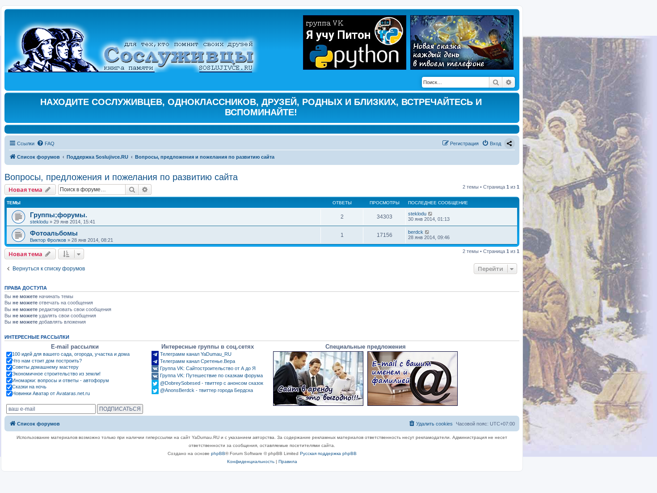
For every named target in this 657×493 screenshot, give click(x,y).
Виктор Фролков (48, 240)
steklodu (39, 221)
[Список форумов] (138, 43)
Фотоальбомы (54, 233)
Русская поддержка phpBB (328, 453)
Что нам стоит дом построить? (47, 360)
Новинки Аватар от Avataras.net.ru (51, 393)
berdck (415, 232)
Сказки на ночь (29, 386)
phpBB (218, 453)
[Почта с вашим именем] (412, 378)
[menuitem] (46, 143)
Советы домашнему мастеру (45, 367)
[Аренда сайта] (318, 378)
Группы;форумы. (58, 215)
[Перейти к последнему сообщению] (431, 213)
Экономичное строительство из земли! (56, 373)
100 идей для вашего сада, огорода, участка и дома (71, 354)
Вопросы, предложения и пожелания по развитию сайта (121, 177)
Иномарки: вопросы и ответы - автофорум (60, 380)
